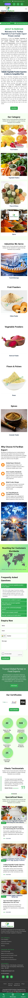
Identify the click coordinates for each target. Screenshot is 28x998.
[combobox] (4, 636)
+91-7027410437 (8, 1)
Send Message (5, 658)
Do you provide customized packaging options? (11, 608)
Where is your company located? (10, 612)
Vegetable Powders (14, 178)
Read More (8, 838)
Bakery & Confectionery (7, 953)
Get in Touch (14, 685)
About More (14, 108)
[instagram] (7, 976)
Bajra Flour (14, 395)
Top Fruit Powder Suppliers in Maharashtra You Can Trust (11, 901)
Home (5, 983)
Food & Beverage (5, 951)
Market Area (17, 985)
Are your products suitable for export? (11, 600)
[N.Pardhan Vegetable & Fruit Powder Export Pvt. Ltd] (8, 9)
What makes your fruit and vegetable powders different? (11, 603)
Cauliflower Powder (14, 356)
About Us (10, 983)
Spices (14, 234)
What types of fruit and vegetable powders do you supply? (12, 585)
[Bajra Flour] (14, 381)
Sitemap (10, 985)
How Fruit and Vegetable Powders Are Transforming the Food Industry (13, 828)
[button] (25, 8)
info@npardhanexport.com (19, 1)
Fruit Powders (14, 149)
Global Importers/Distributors (8, 959)
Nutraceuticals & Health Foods (14, 278)
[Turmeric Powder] (14, 421)
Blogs (23, 983)
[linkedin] (11, 976)
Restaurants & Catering (7, 957)
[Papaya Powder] (14, 302)
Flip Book (8, 4)
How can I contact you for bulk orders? (11, 615)
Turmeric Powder (14, 435)
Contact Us (17, 983)
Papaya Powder (14, 316)
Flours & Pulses (14, 206)
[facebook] (3, 976)
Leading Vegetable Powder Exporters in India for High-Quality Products (13, 865)
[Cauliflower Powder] (14, 342)
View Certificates (14, 709)
